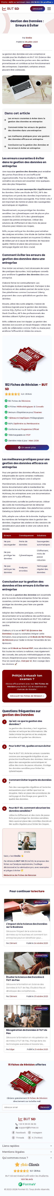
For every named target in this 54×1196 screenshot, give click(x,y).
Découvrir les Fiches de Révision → (27, 696)
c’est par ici (26, 661)
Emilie (29, 38)
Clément (13, 943)
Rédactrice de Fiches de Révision (20, 875)
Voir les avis (27, 1179)
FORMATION (41, 955)
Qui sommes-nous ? (15, 1157)
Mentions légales (13, 1151)
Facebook (21, 1132)
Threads (20, 1137)
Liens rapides (10, 1145)
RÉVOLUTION (41, 902)
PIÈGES (27, 46)
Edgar (12, 1049)
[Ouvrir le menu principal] (49, 8)
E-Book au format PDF (22, 648)
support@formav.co (28, 1127)
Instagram (37, 1132)
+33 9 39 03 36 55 (27, 1124)
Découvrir (38, 8)
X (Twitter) (37, 1137)
